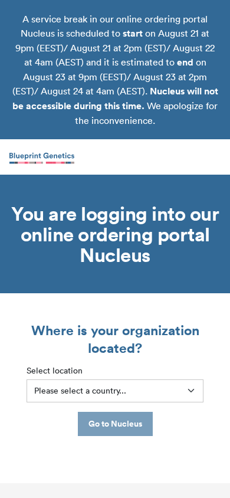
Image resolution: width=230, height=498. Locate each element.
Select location (55, 370)
